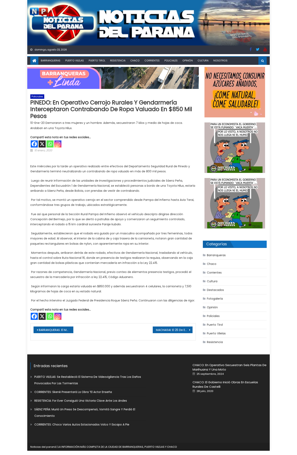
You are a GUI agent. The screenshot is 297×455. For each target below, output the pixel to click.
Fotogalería (215, 299)
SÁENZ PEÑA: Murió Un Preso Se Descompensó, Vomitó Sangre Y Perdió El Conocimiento (84, 412)
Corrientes (152, 60)
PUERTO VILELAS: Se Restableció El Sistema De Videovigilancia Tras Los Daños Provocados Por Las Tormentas (87, 380)
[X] (42, 143)
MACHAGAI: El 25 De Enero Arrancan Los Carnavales (174, 330)
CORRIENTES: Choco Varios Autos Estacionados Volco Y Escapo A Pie (81, 424)
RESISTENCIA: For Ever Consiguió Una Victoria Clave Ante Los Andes (80, 401)
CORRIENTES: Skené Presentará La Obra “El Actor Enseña (73, 392)
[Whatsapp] (50, 143)
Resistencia (117, 60)
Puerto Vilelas (74, 60)
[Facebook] (34, 143)
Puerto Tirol (97, 60)
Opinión (187, 60)
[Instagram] (57, 143)
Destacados (215, 290)
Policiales (171, 60)
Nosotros (220, 60)
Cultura (203, 60)
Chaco (135, 60)
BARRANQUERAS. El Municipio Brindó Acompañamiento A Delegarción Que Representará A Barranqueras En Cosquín (56, 330)
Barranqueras (50, 60)
